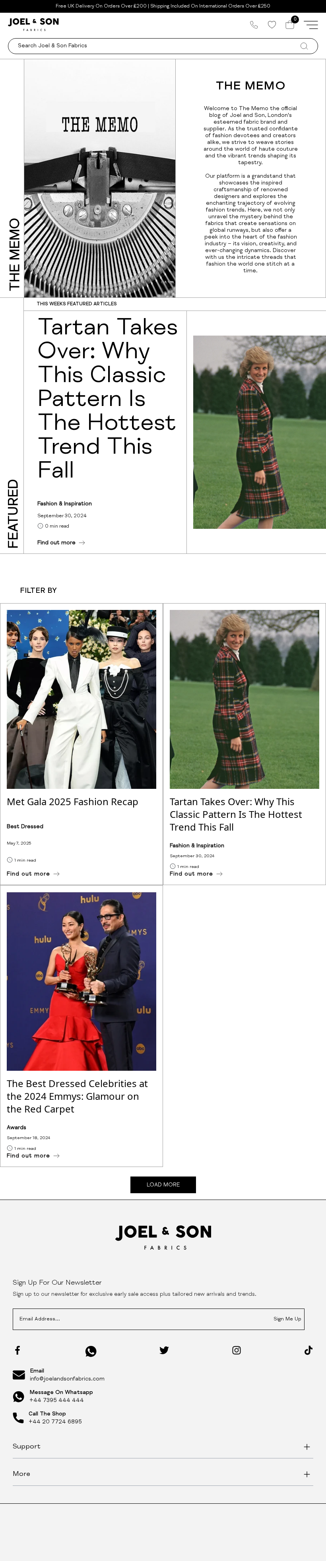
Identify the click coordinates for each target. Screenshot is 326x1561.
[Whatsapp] (91, 1351)
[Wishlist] (272, 25)
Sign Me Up (287, 1319)
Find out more (56, 543)
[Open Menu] (311, 24)
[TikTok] (308, 1350)
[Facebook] (17, 1350)
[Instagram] (236, 1350)
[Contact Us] (254, 25)
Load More (163, 1185)
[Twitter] (164, 1350)
